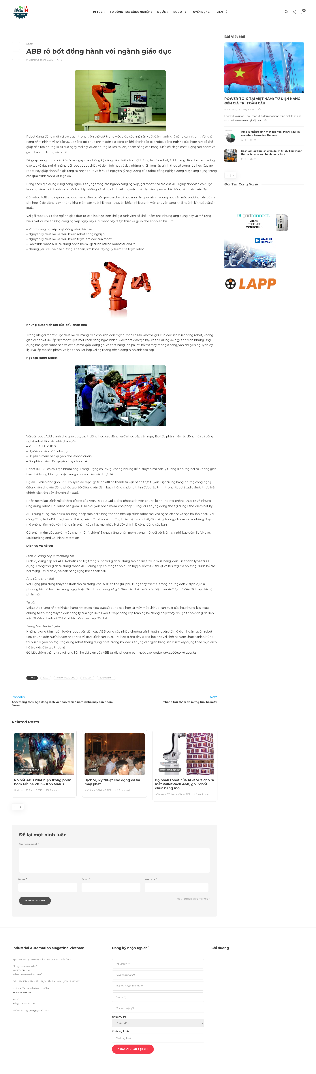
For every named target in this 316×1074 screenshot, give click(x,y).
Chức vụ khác (120, 1031)
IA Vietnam (31, 60)
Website (151, 879)
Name (22, 879)
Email (86, 879)
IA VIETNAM (230, 109)
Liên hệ (222, 12)
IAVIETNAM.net (21, 970)
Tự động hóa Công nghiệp (130, 12)
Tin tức (97, 12)
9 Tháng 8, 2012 (103, 790)
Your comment (29, 844)
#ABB (45, 678)
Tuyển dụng (200, 12)
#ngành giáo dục (66, 678)
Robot (178, 12)
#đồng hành (106, 678)
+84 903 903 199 (22, 992)
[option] (44, 763)
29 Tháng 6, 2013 (34, 790)
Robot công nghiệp (29, 769)
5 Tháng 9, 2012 (45, 60)
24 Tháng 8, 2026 (245, 109)
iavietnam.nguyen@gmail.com (31, 1010)
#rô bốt (87, 678)
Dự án (161, 12)
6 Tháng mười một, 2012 (178, 794)
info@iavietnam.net (24, 1003)
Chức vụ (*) (119, 1016)
